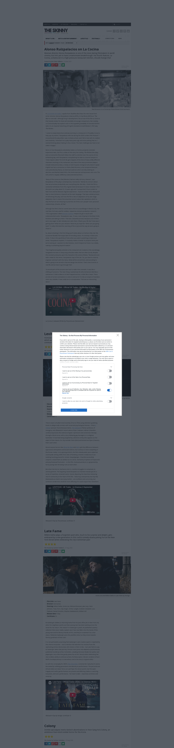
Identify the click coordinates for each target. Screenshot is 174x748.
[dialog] (87, 374)
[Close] (118, 335)
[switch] (109, 371)
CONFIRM (74, 410)
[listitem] (87, 367)
